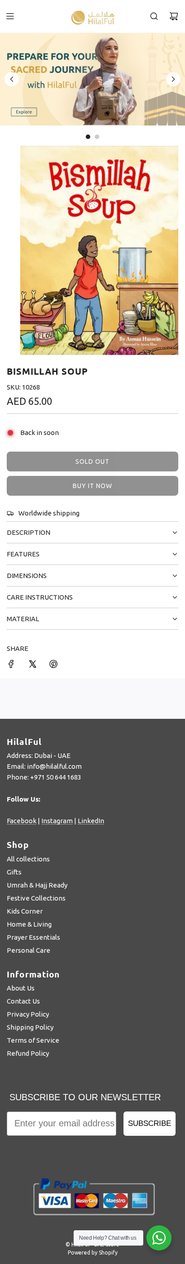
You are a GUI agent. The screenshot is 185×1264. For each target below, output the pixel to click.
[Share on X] (32, 665)
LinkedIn (91, 821)
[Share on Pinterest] (53, 665)
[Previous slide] (11, 79)
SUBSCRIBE (149, 1123)
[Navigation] (10, 16)
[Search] (154, 16)
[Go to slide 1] (88, 136)
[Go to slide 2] (97, 136)
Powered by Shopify (93, 1252)
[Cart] (174, 16)
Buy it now (92, 485)
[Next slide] (173, 79)
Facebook (21, 821)
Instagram (57, 821)
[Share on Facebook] (11, 665)
